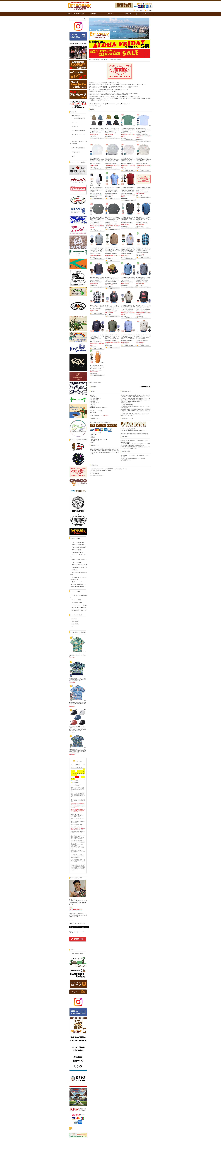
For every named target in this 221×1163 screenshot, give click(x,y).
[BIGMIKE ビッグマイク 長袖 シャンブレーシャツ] (128, 274)
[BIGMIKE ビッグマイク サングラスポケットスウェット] (112, 154)
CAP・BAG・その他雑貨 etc (78, 147)
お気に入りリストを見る (77, 953)
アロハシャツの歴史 (76, 549)
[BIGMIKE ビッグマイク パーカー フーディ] (112, 301)
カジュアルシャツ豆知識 (76, 615)
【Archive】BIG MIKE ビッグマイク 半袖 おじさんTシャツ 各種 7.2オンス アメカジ (143, 189)
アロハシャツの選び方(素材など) (79, 559)
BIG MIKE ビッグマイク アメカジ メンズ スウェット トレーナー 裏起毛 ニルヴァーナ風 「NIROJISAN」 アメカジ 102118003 (97, 337)
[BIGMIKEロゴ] (143, 182)
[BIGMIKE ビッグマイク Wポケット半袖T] (128, 125)
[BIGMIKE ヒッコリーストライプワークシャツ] (143, 274)
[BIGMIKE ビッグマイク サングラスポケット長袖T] (97, 213)
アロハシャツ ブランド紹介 (78, 542)
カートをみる (149, 10)
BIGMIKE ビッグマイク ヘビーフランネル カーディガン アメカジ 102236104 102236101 (97, 279)
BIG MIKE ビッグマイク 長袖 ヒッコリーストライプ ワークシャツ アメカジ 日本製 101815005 (143, 279)
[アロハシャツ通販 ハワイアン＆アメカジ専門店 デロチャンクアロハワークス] (79, 10)
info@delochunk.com (98, 475)
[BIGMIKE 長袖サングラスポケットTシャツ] (97, 244)
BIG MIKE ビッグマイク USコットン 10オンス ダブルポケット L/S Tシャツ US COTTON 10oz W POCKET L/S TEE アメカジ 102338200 (112, 220)
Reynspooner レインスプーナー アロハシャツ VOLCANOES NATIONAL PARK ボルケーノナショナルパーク (77, 703)
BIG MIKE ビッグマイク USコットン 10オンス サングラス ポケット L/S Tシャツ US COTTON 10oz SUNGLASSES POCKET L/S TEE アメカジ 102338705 (97, 220)
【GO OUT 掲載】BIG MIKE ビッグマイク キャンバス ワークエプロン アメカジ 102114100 (97, 367)
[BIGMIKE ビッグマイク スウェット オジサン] (143, 301)
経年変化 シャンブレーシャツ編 (79, 607)
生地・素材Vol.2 (75, 624)
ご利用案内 (93, 13)
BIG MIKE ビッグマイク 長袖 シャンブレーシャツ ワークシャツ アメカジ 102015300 (128, 279)
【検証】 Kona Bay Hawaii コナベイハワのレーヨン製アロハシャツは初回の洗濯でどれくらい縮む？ (78, 584)
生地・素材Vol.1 (75, 621)
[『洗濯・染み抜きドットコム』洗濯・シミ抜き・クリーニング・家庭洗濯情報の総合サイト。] (78, 1137)
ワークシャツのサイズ (77, 602)
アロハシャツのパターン (77, 552)
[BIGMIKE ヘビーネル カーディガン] (97, 274)
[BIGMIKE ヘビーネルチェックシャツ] (143, 244)
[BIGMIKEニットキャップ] (112, 125)
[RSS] (70, 1129)
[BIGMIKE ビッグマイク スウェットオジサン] (128, 331)
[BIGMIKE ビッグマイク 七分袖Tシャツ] (97, 154)
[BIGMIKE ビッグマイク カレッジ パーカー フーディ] (128, 244)
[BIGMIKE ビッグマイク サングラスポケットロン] (128, 154)
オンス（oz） (75, 618)
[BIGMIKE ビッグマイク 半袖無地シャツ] (112, 184)
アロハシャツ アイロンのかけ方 (79, 547)
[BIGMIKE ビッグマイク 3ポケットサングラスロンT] (143, 154)
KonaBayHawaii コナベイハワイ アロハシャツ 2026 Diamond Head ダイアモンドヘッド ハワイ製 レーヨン (77, 679)
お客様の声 (128, 13)
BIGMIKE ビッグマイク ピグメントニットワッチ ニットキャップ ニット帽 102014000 (112, 130)
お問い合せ (110, 13)
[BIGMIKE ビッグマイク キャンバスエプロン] (97, 362)
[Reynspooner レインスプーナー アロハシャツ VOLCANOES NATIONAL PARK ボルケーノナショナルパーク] (77, 700)
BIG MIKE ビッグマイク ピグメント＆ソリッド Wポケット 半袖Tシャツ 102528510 (128, 130)
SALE (73, 156)
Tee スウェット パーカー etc (78, 130)
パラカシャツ (75, 126)
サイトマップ (145, 13)
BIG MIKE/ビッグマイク (79, 118)
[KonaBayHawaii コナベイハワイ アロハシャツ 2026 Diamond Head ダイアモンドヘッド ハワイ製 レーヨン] (77, 676)
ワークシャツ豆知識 (75, 591)
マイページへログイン (140, 10)
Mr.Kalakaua (75, 569)
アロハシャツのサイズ (77, 562)
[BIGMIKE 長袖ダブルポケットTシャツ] (143, 213)
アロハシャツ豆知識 (75, 538)
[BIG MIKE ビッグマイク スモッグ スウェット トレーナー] (112, 244)
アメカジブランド (105, 59)
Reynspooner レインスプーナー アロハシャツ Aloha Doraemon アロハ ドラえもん (77, 655)
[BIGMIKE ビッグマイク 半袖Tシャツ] (143, 125)
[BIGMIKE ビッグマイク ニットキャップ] (97, 125)
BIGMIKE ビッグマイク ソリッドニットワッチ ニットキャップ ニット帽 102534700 (97, 130)
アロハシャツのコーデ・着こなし (79, 567)
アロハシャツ (75, 122)
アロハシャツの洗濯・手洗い (78, 544)
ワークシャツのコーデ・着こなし (79, 605)
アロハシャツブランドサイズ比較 (79, 564)
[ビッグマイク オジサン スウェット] (143, 331)
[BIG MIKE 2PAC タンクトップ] (97, 185)
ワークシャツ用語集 (76, 600)
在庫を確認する (93, 136)
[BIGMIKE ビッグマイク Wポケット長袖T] (112, 213)
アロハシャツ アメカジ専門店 (76, 13)
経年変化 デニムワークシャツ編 (79, 610)
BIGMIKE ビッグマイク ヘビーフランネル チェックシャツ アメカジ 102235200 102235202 (143, 249)
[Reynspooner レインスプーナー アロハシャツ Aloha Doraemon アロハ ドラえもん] (77, 651)
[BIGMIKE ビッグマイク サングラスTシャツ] (128, 184)
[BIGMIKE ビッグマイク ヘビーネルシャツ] (97, 301)
